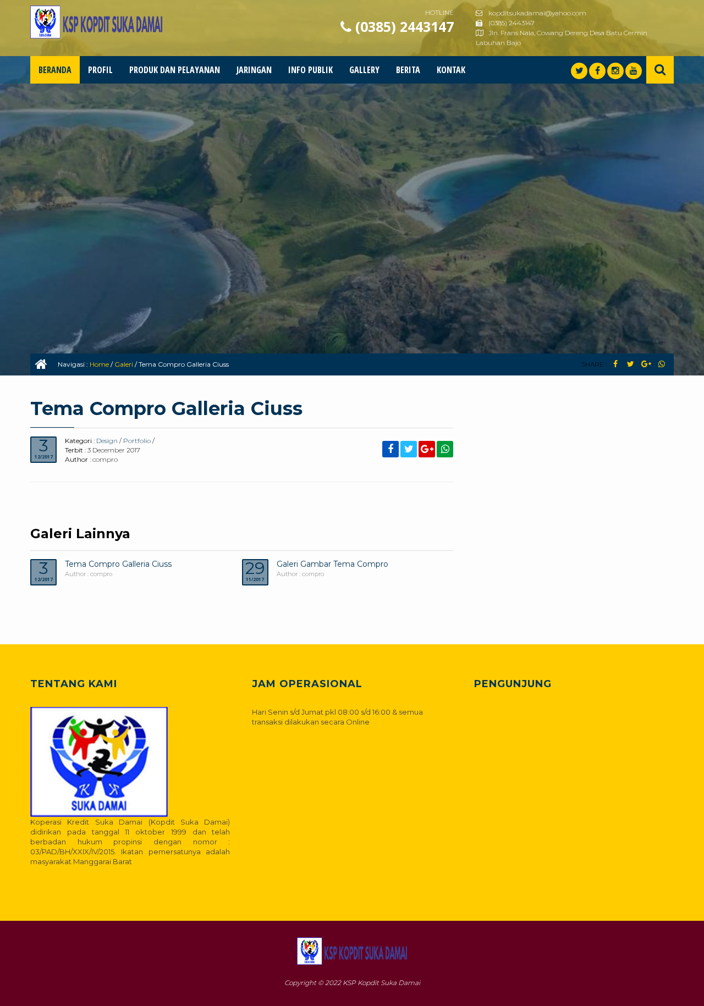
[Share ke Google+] (646, 364)
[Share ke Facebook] (615, 364)
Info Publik (310, 70)
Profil (100, 70)
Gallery (364, 70)
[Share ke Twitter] (630, 364)
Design (107, 440)
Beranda (55, 70)
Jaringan (254, 70)
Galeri (123, 364)
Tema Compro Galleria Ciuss (118, 564)
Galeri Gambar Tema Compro (332, 564)
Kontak (451, 70)
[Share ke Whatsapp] (661, 364)
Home (99, 364)
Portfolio (137, 440)
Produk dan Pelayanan (174, 70)
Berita (408, 70)
